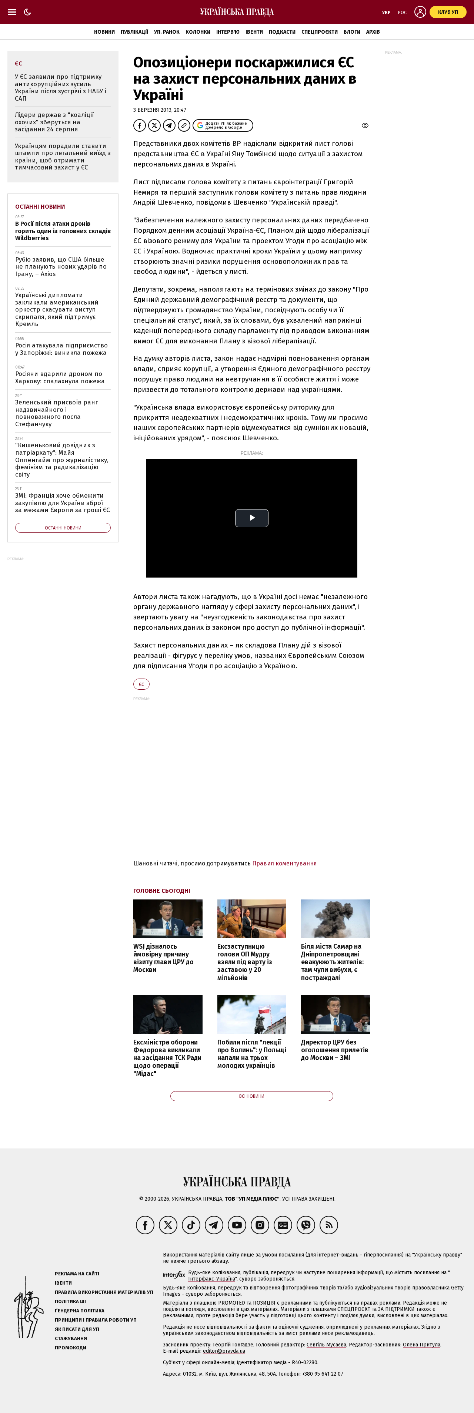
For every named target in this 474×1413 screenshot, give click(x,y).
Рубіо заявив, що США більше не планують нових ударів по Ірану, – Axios (61, 267)
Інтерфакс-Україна (211, 1279)
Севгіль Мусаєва (326, 1345)
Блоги (352, 32)
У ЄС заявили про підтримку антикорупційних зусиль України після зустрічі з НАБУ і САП (60, 87)
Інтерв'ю (228, 32)
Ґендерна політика (79, 1310)
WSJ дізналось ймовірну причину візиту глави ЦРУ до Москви (163, 958)
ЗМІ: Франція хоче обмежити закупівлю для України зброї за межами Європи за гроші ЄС (62, 503)
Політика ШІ (70, 1301)
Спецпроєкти (319, 32)
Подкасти (282, 32)
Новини (104, 32)
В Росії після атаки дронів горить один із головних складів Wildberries (63, 231)
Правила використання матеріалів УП (104, 1292)
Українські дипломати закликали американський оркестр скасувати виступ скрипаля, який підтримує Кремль (57, 309)
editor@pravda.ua (224, 1351)
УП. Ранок (167, 32)
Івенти (254, 32)
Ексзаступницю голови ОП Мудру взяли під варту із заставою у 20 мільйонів (244, 962)
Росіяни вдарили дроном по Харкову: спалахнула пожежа (60, 377)
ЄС (141, 684)
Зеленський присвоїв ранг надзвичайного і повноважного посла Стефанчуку (56, 413)
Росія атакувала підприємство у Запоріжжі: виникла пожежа (61, 349)
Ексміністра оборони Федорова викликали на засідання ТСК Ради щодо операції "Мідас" (167, 1058)
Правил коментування (284, 863)
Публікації (134, 32)
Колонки (198, 32)
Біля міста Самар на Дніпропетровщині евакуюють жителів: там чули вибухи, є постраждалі (332, 962)
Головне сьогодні (161, 890)
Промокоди (70, 1347)
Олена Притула (421, 1345)
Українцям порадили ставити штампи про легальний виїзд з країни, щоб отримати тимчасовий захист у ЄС (63, 157)
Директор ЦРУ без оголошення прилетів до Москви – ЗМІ (334, 1050)
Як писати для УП (77, 1329)
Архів (373, 32)
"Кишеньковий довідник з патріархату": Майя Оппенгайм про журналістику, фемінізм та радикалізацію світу (62, 459)
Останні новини (40, 206)
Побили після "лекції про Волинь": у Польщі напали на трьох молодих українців (251, 1054)
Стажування (71, 1338)
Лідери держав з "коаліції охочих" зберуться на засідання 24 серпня (54, 122)
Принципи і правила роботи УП (96, 1320)
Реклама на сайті (77, 1273)
